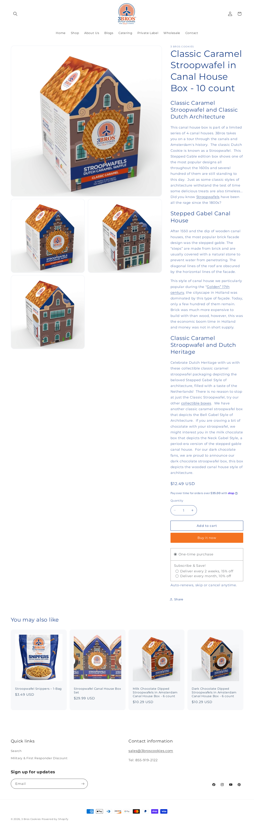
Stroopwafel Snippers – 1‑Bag (38, 688)
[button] (15, 14)
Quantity (177, 500)
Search (16, 751)
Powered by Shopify (55, 819)
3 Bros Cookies (31, 819)
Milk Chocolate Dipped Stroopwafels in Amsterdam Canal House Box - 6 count (155, 692)
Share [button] (178, 599)
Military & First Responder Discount (39, 758)
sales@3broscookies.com (150, 751)
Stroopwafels (208, 197)
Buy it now (206, 538)
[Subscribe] (83, 784)
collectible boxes (196, 403)
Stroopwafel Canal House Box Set (97, 690)
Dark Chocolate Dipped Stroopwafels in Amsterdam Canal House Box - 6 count (214, 692)
